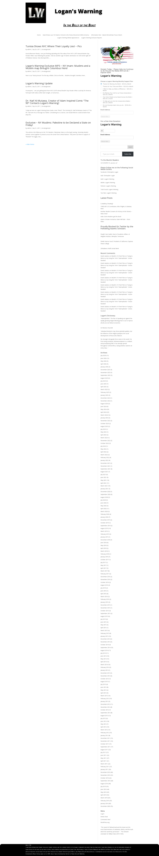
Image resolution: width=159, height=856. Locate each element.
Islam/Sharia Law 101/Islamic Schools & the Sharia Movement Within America (66, 35)
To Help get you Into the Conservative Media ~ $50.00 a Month (117, 101)
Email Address (105, 110)
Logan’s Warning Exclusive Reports (91, 38)
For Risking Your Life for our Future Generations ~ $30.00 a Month (117, 93)
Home (39, 35)
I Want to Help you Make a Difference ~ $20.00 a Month (117, 89)
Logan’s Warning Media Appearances (68, 38)
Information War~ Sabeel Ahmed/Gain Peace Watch (106, 35)
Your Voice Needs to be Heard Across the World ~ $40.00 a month (118, 97)
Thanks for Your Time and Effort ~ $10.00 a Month (118, 86)
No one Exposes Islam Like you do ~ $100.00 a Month (117, 105)
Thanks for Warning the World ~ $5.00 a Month (117, 84)
